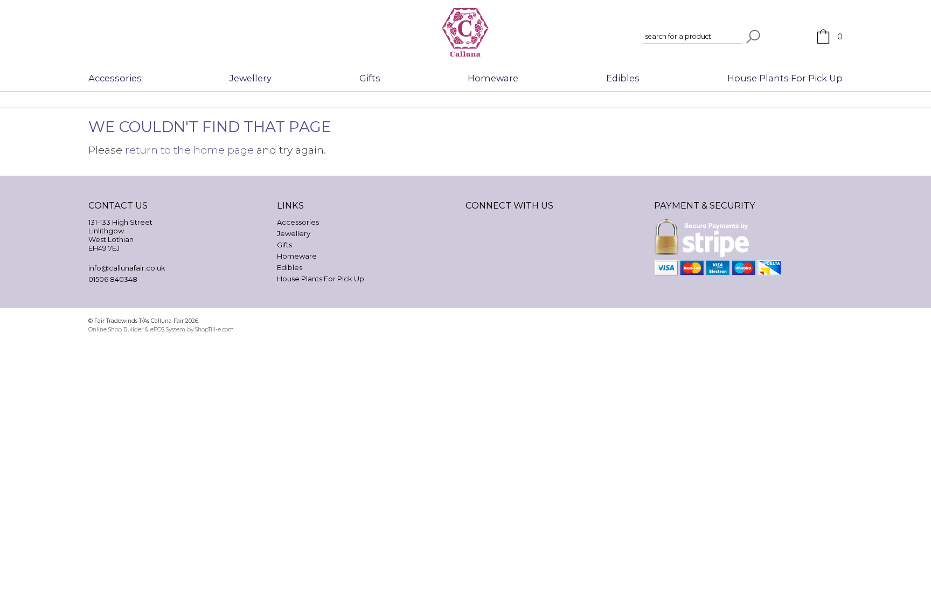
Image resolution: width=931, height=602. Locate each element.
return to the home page (189, 149)
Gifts (369, 78)
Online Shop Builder (115, 329)
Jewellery (251, 78)
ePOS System (167, 329)
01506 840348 (112, 279)
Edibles (623, 78)
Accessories (115, 78)
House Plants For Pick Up (785, 78)
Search (753, 37)
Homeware (493, 78)
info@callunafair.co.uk (126, 268)
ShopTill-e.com (214, 329)
